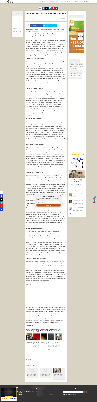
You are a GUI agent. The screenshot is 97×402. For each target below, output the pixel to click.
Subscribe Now (48, 205)
